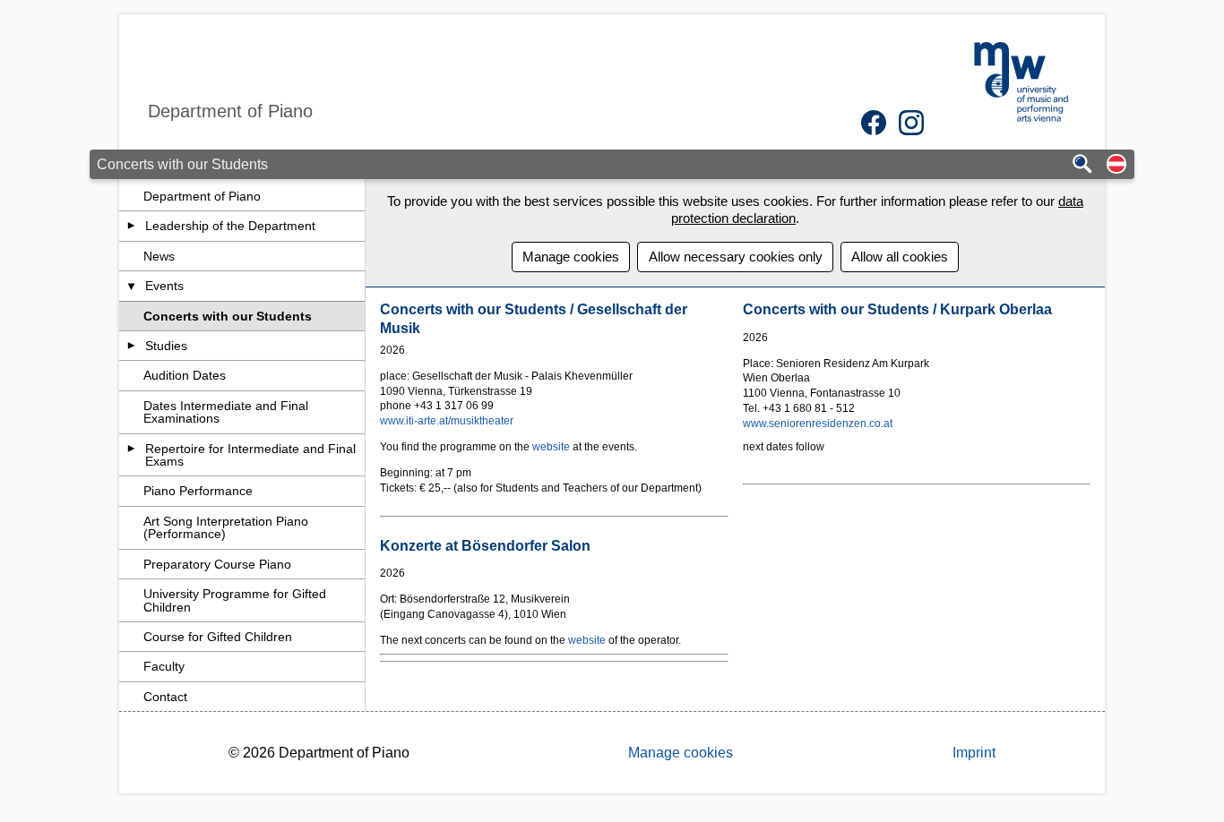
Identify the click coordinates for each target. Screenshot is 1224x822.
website (552, 447)
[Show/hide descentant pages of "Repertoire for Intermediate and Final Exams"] (131, 448)
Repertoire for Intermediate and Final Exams (250, 454)
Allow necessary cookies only (736, 256)
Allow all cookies (899, 256)
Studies (166, 345)
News (159, 256)
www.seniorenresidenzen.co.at (817, 423)
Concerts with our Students (227, 316)
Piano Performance (198, 491)
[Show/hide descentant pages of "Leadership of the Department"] (131, 225)
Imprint (974, 752)
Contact (165, 696)
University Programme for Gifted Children (234, 600)
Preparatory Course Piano (217, 564)
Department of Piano (202, 196)
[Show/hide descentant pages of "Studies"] (131, 345)
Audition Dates (184, 375)
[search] (1082, 165)
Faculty (164, 666)
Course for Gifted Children (217, 636)
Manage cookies (570, 256)
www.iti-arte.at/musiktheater (446, 421)
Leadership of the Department (230, 225)
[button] (1116, 165)
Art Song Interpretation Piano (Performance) (225, 527)
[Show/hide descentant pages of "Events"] (131, 285)
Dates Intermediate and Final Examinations (225, 411)
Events (164, 285)
